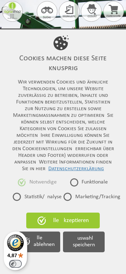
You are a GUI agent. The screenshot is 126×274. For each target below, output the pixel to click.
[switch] (15, 264)
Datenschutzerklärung (76, 169)
